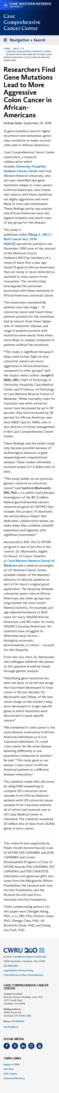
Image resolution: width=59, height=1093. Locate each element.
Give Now (9, 1069)
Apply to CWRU (12, 1064)
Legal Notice (10, 970)
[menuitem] (29, 1064)
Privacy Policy (26, 970)
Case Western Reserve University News (28, 51)
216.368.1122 (17, 1021)
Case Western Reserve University (29, 956)
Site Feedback (11, 1026)
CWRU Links (12, 1058)
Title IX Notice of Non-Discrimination (23, 975)
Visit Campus (10, 1073)
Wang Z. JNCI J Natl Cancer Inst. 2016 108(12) (27, 239)
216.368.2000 (11, 965)
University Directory (14, 1078)
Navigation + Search (23, 41)
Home (7, 48)
